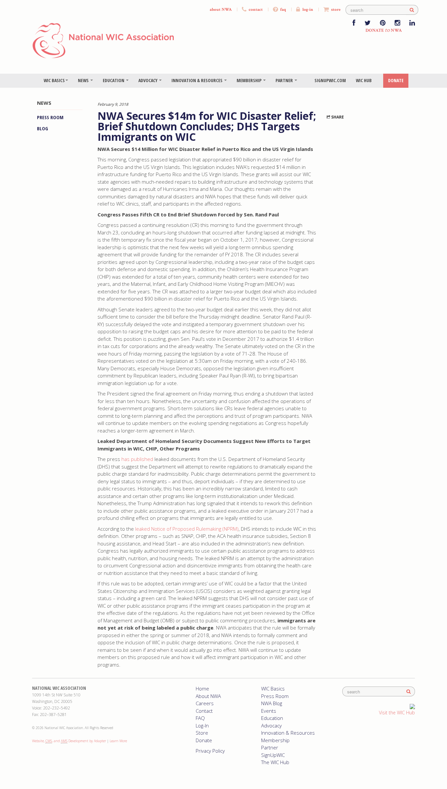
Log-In (202, 725)
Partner (285, 80)
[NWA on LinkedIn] (412, 23)
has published (137, 459)
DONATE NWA (384, 30)
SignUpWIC (273, 755)
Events (268, 710)
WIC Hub (364, 80)
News (84, 80)
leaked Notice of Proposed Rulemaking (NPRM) (187, 528)
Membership (249, 80)
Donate (395, 80)
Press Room (50, 117)
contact (255, 9)
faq (282, 9)
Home (202, 688)
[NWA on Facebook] (353, 23)
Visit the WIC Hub (397, 712)
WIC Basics (54, 80)
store (335, 9)
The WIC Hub (275, 762)
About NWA (208, 696)
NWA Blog (271, 703)
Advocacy (148, 80)
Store (202, 732)
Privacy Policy (210, 750)
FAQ (200, 718)
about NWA (221, 9)
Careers (205, 703)
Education (114, 80)
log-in (307, 9)
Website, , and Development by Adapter (69, 741)
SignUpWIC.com (330, 80)
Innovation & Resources (197, 80)
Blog (42, 128)
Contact (204, 710)
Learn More (118, 741)
